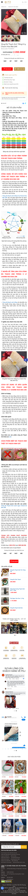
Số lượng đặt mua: (5, 54)
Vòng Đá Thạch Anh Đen (16, 608)
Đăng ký (24, 850)
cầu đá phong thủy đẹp (15, 861)
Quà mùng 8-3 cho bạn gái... (6, 865)
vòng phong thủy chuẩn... (15, 862)
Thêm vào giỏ (20, 69)
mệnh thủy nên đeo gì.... (5, 861)
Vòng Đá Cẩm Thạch (15, 579)
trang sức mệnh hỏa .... (5, 859)
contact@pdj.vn (10, 882)
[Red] (4, 38)
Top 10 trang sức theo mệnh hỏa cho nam (9, 856)
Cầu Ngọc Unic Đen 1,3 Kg (17, 598)
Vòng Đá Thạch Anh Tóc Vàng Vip (17, 570)
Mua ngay (8, 69)
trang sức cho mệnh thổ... (6, 864)
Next (25, 628)
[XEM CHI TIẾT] (8, 770)
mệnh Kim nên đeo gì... (5, 862)
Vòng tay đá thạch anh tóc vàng (19, 865)
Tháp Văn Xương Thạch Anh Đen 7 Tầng (17, 589)
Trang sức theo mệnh (13, 6)
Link (10, 436)
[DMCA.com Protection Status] (6, 885)
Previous (2, 628)
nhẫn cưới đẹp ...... (14, 859)
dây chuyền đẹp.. (15, 864)
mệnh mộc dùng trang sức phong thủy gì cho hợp (10, 857)
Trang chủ (3, 6)
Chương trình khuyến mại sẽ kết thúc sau (14, 58)
